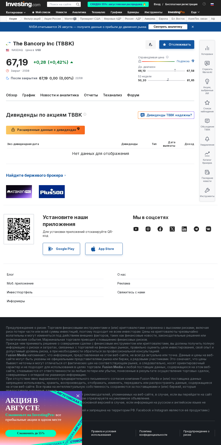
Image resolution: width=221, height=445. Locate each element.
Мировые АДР (112, 18)
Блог (10, 274)
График (28, 95)
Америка (150, 18)
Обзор (11, 95)
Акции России (52, 18)
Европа (163, 18)
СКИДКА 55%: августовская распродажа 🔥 (118, 4)
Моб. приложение (20, 283)
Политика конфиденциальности (153, 433)
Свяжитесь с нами (131, 292)
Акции (13, 18)
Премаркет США (90, 18)
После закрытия (24, 78)
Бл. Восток (178, 18)
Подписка (183, 61)
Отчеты (91, 95)
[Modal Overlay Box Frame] (41, 418)
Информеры (16, 301)
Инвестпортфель (20, 292)
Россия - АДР (133, 18)
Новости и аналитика (59, 95)
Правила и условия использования (103, 433)
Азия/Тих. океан (197, 18)
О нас (121, 274)
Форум (133, 95)
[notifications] (204, 4)
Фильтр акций (32, 18)
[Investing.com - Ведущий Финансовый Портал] (23, 4)
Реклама (123, 283)
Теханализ (112, 95)
